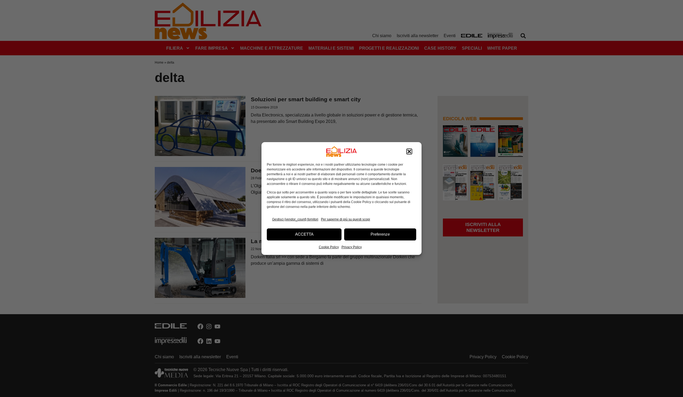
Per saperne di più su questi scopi (345, 219)
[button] (409, 151)
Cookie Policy (329, 247)
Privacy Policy (352, 247)
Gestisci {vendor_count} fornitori (295, 219)
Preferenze (380, 234)
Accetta (304, 234)
